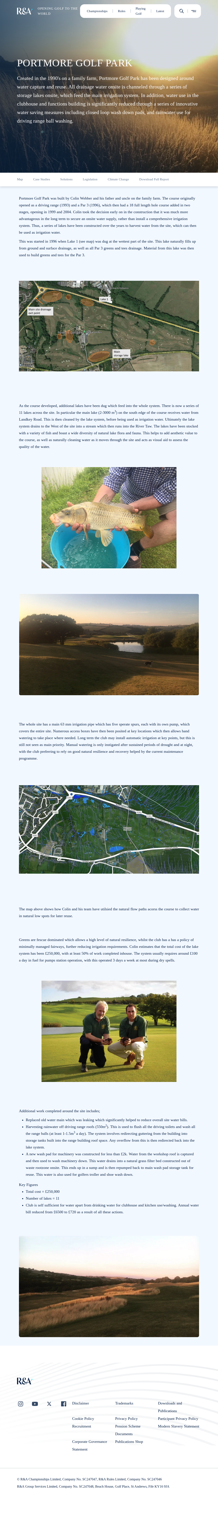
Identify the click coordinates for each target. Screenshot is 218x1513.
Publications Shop (129, 1441)
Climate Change (118, 179)
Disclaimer (80, 1403)
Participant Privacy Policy (178, 1418)
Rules (121, 11)
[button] (181, 11)
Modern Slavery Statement (178, 1426)
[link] (20, 179)
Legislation (90, 179)
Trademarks (124, 1403)
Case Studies (41, 179)
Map (20, 179)
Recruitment (81, 1426)
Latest (160, 11)
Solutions (66, 179)
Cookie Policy (83, 1418)
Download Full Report (154, 179)
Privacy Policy (126, 1418)
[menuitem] (25, 11)
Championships (97, 11)
